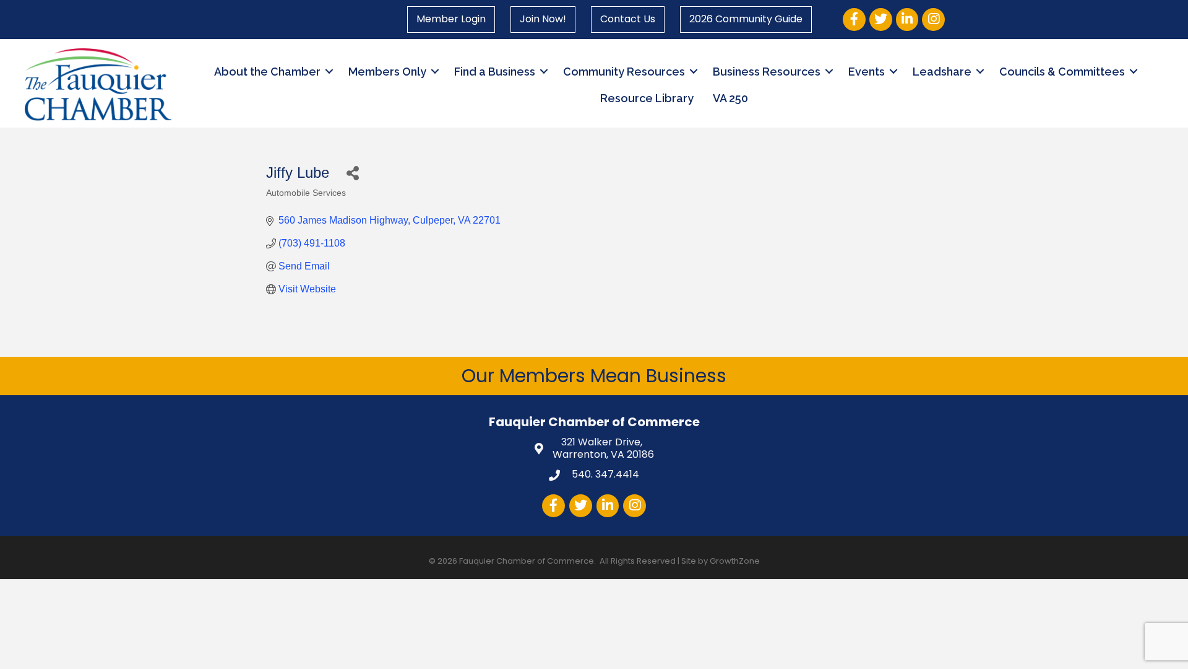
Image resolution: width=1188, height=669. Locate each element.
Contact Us (627, 19)
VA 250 (730, 98)
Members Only (387, 71)
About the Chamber (267, 71)
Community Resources (624, 71)
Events (866, 71)
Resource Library (647, 98)
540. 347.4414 (604, 474)
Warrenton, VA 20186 (603, 449)
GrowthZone (735, 561)
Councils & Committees (1062, 71)
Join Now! (543, 19)
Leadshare (942, 71)
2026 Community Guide (746, 19)
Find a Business (494, 71)
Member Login (451, 19)
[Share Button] (352, 172)
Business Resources (766, 71)
